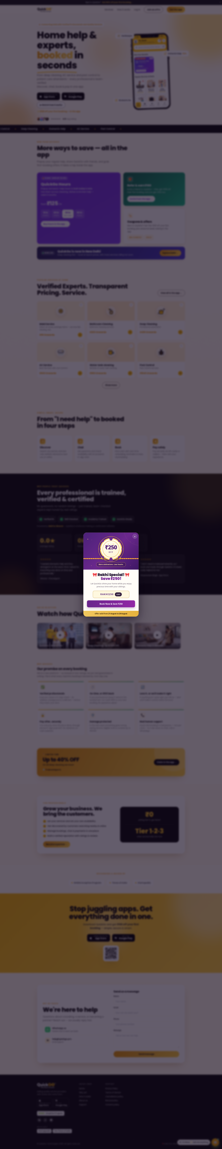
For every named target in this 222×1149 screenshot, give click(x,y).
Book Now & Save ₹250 (111, 603)
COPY (118, 594)
